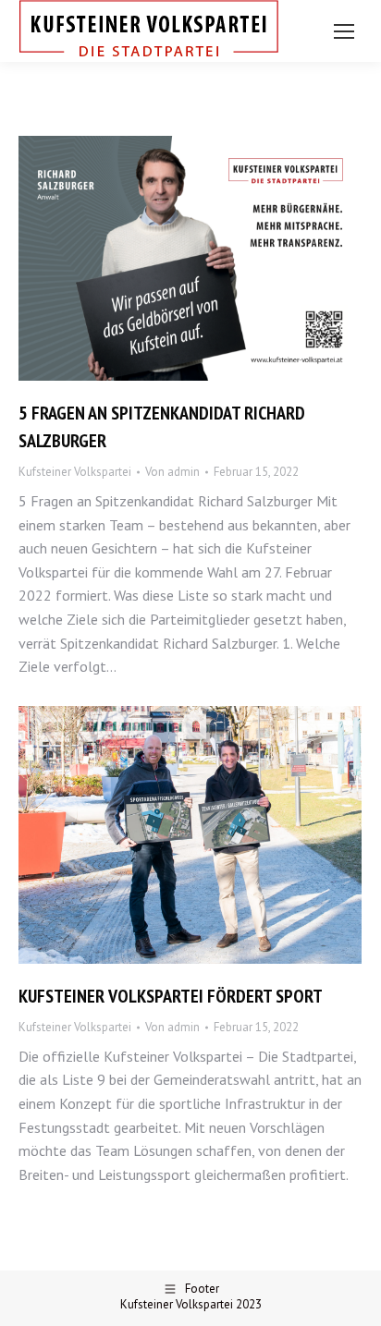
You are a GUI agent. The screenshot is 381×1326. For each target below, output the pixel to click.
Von (172, 472)
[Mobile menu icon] (344, 31)
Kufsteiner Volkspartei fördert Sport (170, 996)
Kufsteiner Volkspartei (74, 472)
